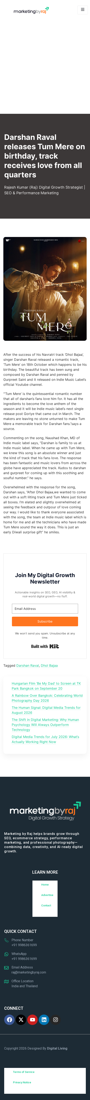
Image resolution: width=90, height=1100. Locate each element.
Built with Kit (45, 646)
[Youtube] (32, 1020)
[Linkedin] (44, 1020)
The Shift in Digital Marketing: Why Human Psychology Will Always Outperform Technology (45, 725)
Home (45, 884)
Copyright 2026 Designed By (35, 1048)
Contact (46, 905)
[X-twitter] (21, 1020)
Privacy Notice (22, 1082)
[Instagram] (55, 1020)
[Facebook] (9, 1020)
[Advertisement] (45, 67)
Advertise (47, 895)
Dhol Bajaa (49, 665)
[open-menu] (82, 10)
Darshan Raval (27, 665)
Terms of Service (24, 1072)
